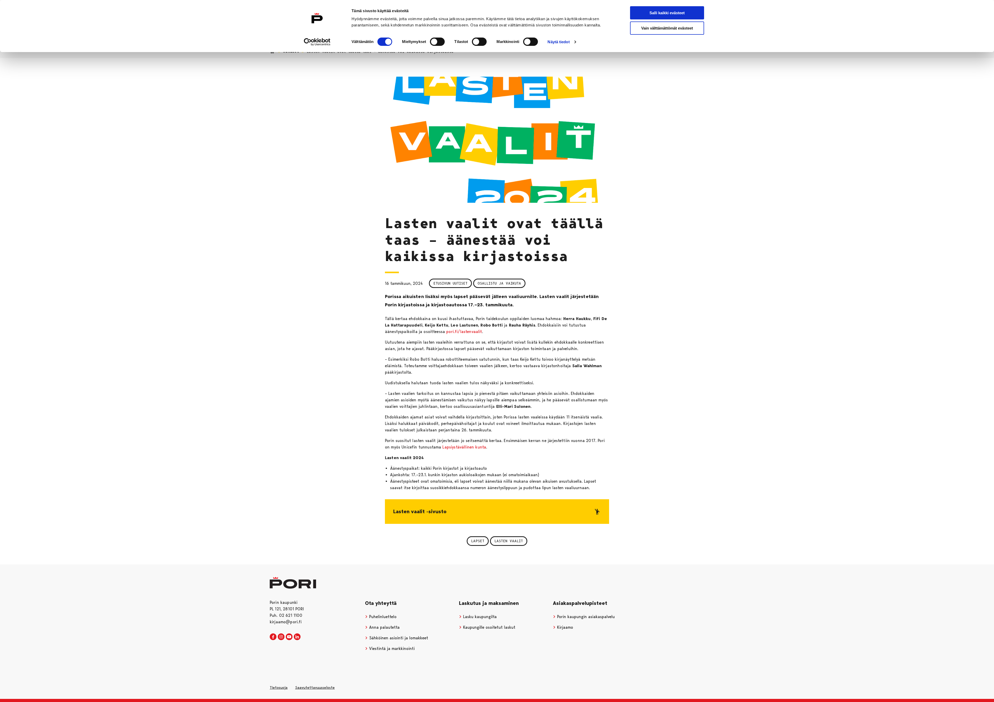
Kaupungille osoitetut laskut (488, 627)
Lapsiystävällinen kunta (464, 447)
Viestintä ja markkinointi (391, 648)
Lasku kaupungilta (479, 616)
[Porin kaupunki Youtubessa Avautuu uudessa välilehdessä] (289, 637)
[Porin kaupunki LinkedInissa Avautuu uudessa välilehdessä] (297, 637)
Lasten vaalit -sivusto (420, 511)
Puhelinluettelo (382, 616)
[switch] (437, 42)
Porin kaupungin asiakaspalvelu (585, 616)
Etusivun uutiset (450, 283)
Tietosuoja (279, 687)
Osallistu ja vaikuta (499, 283)
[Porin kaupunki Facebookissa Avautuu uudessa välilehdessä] (273, 637)
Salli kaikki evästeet (667, 13)
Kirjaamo (564, 627)
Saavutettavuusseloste (315, 687)
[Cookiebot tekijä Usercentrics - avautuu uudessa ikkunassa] (317, 42)
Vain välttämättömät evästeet (667, 28)
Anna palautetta (384, 627)
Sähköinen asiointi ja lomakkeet (398, 637)
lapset (477, 541)
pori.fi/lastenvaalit (464, 331)
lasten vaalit (508, 541)
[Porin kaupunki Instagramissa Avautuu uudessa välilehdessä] (281, 637)
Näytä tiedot (558, 42)
